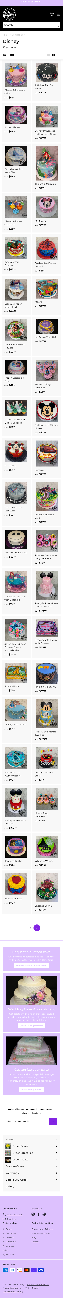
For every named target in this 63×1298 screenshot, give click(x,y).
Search (35, 1241)
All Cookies (8, 1237)
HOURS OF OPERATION (31, 2)
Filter (10, 54)
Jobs (5, 1250)
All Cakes (7, 1229)
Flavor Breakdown (41, 1233)
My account (9, 1254)
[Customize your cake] (31, 1050)
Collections (17, 35)
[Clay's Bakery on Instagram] (33, 1214)
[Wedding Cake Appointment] (31, 990)
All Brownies (9, 1241)
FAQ (33, 1237)
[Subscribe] (53, 1121)
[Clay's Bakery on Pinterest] (44, 1214)
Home (6, 35)
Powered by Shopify (13, 1291)
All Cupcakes (9, 1233)
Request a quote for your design (31, 965)
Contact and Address (42, 1229)
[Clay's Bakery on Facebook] (38, 1214)
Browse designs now (31, 1089)
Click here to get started (31, 1026)
